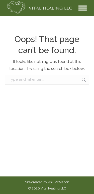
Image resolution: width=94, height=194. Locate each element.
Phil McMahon (58, 182)
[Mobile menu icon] (82, 8)
